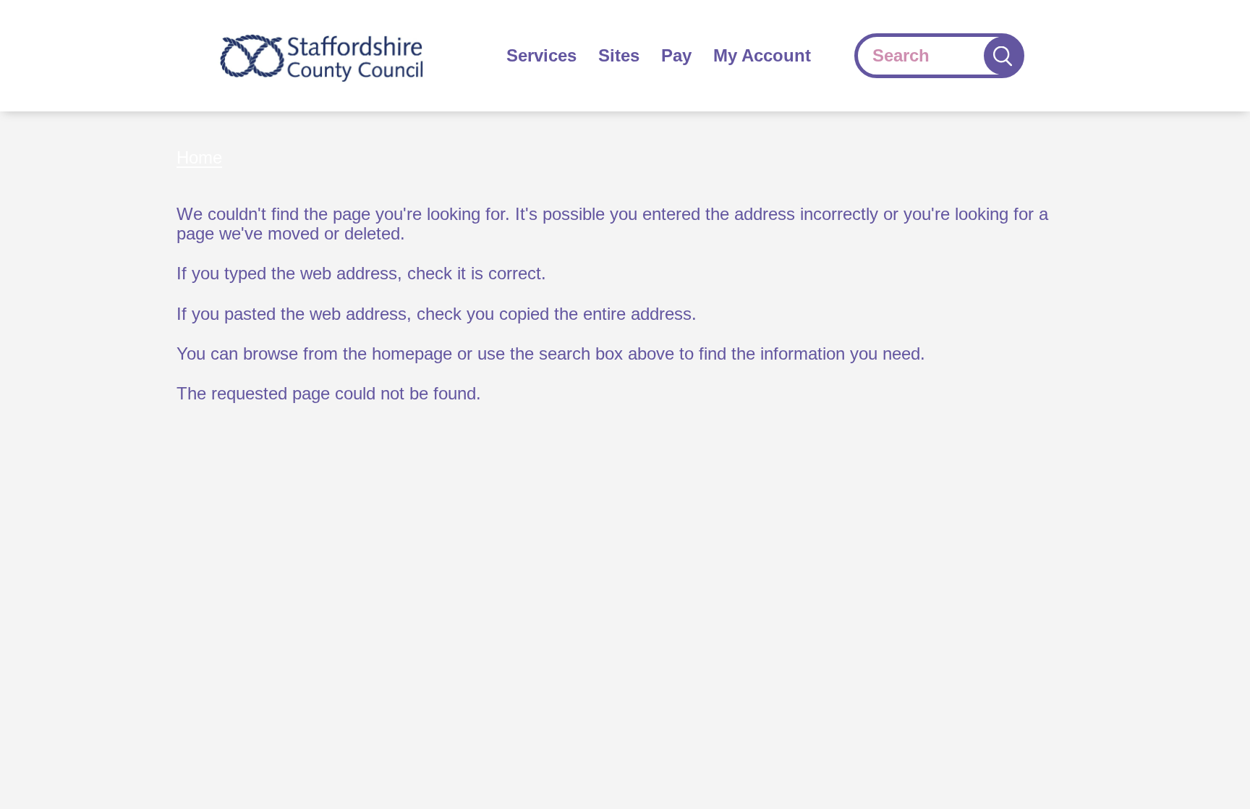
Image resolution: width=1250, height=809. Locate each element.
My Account (762, 55)
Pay (676, 55)
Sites (618, 55)
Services (541, 55)
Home (199, 157)
